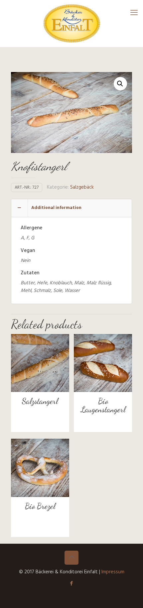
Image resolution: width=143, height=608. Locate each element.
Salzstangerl (40, 401)
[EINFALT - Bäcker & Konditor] (71, 23)
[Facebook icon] (71, 584)
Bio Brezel (40, 506)
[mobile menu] (134, 13)
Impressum (112, 572)
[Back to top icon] (71, 558)
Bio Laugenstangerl (103, 405)
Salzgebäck (82, 187)
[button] (120, 83)
